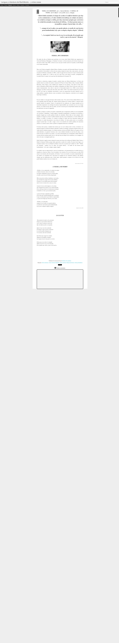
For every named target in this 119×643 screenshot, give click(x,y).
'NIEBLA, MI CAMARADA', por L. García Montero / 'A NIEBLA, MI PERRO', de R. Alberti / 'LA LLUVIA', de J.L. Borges (60, 12)
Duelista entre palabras (66, 260)
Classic (2, 5)
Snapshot (22, 5)
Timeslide (27, 5)
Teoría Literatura (45, 262)
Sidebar (18, 5)
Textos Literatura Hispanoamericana (67, 262)
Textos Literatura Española (54, 262)
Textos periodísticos (78, 262)
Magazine (10, 5)
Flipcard (5, 5)
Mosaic (14, 5)
